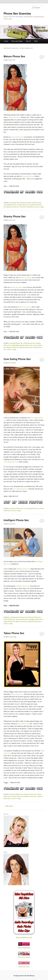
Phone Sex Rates (16, 41)
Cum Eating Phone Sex (17, 359)
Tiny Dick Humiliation (27, 207)
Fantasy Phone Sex (30, 794)
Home (6, 41)
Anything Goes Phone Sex (18, 203)
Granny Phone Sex (15, 216)
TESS (36, 41)
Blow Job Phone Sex (34, 203)
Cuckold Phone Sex (10, 205)
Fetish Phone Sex (23, 205)
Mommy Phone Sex (26, 347)
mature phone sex (14, 117)
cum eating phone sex (11, 462)
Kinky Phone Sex (9, 621)
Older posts (8, 806)
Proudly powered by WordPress (24, 976)
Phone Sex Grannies (17, 13)
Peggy (14, 637)
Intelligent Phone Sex (16, 520)
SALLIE (28, 41)
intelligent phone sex (23, 569)
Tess (13, 60)
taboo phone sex (17, 694)
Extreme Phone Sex (34, 617)
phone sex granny (26, 277)
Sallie (14, 363)
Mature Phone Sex (14, 56)
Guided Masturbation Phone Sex (22, 345)
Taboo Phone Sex (14, 633)
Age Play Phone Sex (16, 508)
